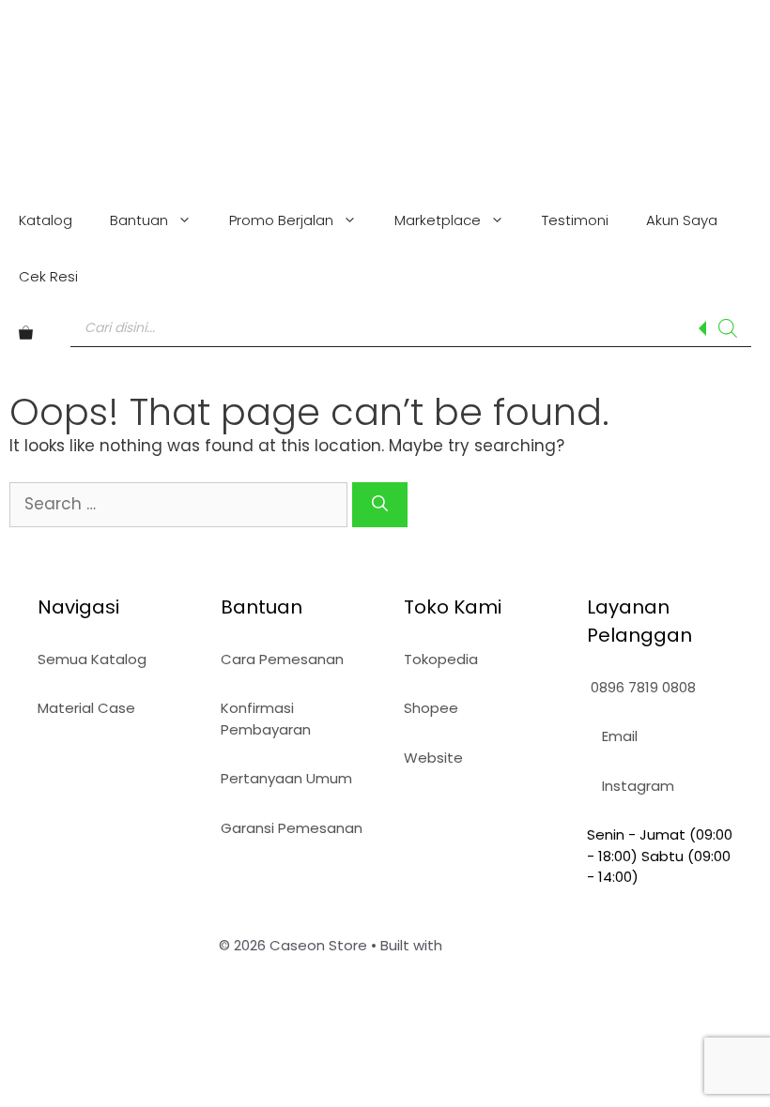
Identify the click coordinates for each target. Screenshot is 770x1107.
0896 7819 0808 (641, 687)
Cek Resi (48, 276)
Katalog (45, 220)
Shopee (431, 708)
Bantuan (139, 220)
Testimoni (575, 220)
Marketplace (437, 220)
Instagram (636, 786)
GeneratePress (499, 945)
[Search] (727, 328)
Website (433, 757)
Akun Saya (681, 220)
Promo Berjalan (281, 220)
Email (618, 736)
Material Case (86, 708)
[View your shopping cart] (26, 333)
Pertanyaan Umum (286, 778)
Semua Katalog (92, 659)
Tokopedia (441, 659)
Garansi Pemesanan (291, 828)
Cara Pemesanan (282, 659)
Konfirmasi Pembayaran (266, 718)
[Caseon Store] (385, 90)
